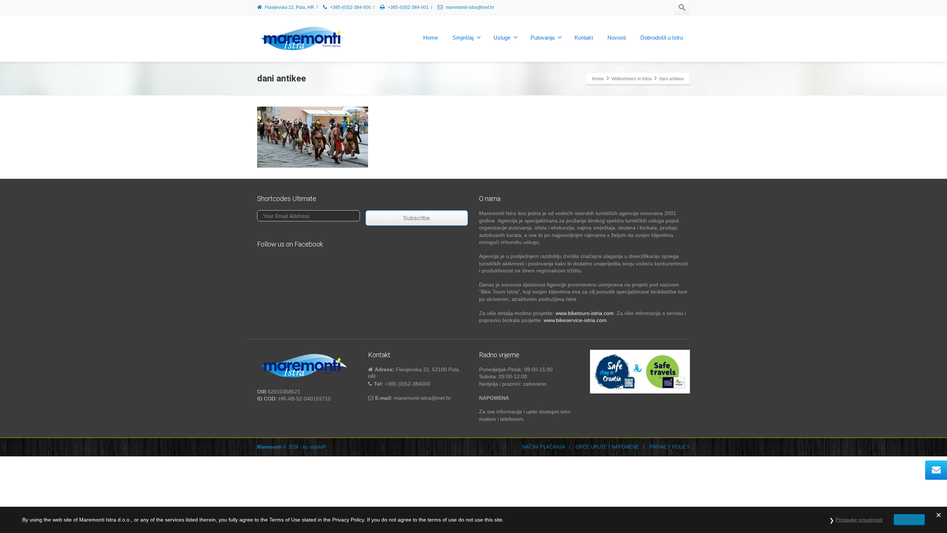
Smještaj (463, 37)
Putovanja (542, 37)
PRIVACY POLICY (670, 447)
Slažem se (909, 519)
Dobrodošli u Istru (661, 37)
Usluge (501, 37)
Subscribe (416, 218)
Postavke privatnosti (859, 520)
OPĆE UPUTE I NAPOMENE (607, 447)
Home (430, 37)
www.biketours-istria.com (585, 313)
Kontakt (583, 37)
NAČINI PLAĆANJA (543, 447)
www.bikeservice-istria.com (575, 320)
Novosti (616, 37)
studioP (318, 447)
